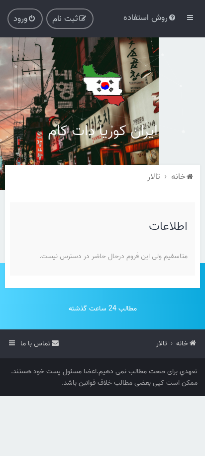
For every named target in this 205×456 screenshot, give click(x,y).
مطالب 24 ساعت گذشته (103, 308)
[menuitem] (150, 17)
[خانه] (102, 84)
